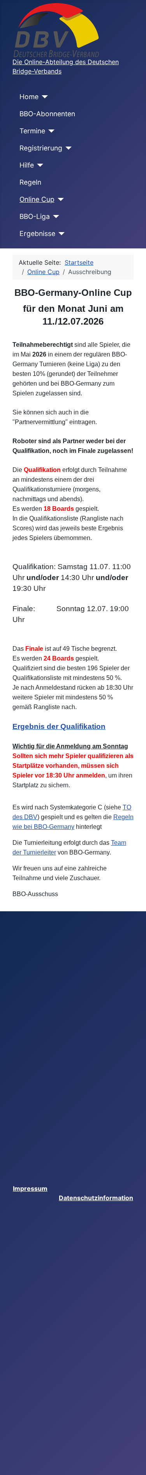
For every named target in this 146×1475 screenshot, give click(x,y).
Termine (32, 131)
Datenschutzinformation (96, 1198)
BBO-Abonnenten (47, 114)
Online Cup (37, 199)
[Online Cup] (59, 199)
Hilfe (26, 165)
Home (29, 97)
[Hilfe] (39, 165)
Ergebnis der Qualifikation (59, 726)
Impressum (30, 1188)
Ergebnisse (37, 233)
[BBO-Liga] (55, 216)
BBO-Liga (34, 216)
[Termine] (50, 131)
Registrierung (40, 148)
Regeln (30, 182)
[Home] (43, 96)
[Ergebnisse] (60, 233)
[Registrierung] (67, 148)
